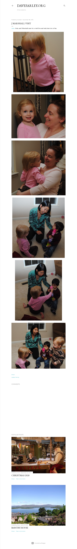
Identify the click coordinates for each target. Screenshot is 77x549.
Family (17, 377)
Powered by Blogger (40, 543)
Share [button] (13, 374)
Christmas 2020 (20, 475)
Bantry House (19, 527)
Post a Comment (20, 479)
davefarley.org (31, 5)
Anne (13, 28)
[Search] (64, 5)
